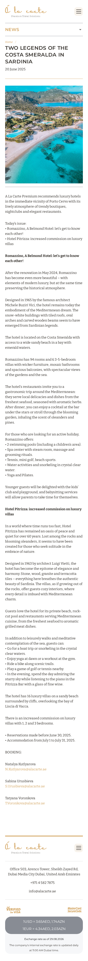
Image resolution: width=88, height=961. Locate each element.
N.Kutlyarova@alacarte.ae (26, 769)
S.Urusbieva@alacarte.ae (25, 786)
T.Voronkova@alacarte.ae (25, 803)
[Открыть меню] (78, 11)
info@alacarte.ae (42, 891)
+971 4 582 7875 (42, 883)
